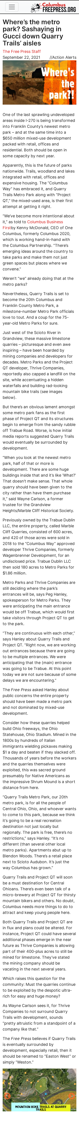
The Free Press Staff (22, 51)
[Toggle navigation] (11, 7)
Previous (7, 1096)
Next (71, 1096)
